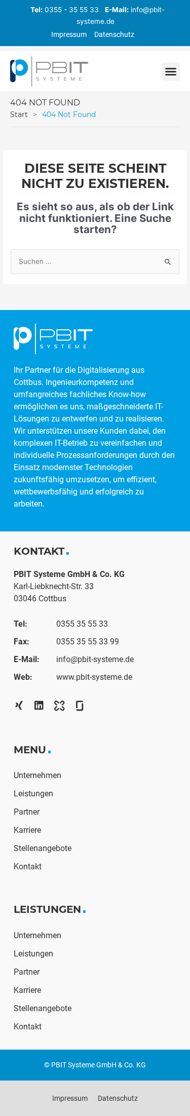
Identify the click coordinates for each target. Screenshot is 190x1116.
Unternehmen (37, 775)
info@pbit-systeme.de (95, 659)
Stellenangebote (42, 848)
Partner (27, 812)
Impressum (69, 34)
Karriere (27, 830)
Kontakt (28, 866)
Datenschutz (114, 34)
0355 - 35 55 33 (72, 10)
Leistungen (33, 793)
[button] (171, 71)
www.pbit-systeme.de (94, 677)
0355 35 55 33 (82, 624)
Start (19, 114)
